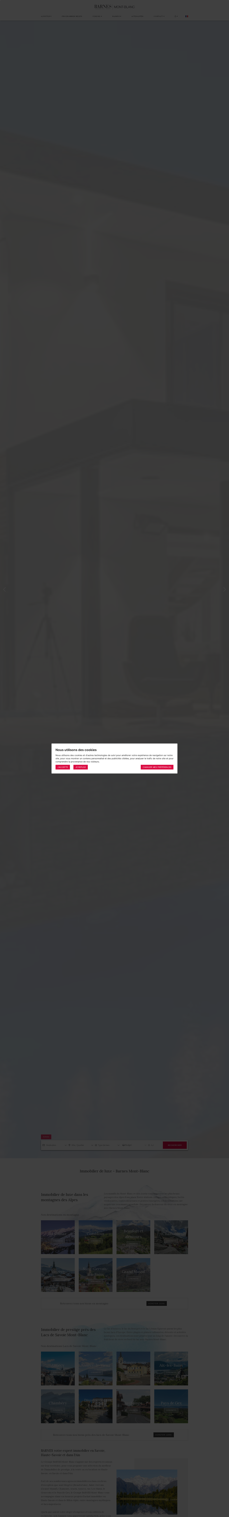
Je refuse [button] (80, 767)
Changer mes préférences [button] (157, 767)
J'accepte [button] (63, 767)
